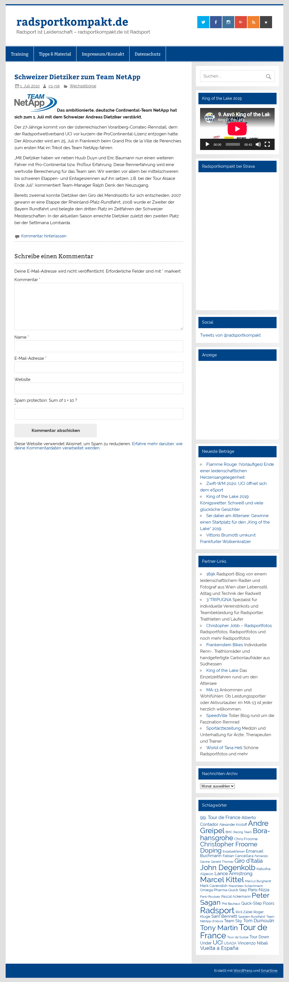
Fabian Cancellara (238, 856)
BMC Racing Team (238, 832)
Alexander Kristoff (233, 825)
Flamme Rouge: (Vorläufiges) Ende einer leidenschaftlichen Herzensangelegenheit (237, 471)
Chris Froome (246, 839)
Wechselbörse (83, 86)
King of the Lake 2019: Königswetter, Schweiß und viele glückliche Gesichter (231, 503)
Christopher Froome (228, 844)
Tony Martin (219, 928)
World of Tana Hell (224, 747)
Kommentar (27, 280)
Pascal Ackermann (236, 897)
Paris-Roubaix (210, 897)
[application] (237, 129)
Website (22, 380)
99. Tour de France (220, 817)
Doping (211, 850)
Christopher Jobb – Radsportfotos (239, 625)
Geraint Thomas (222, 862)
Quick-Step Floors (257, 903)
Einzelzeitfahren (234, 851)
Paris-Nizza (258, 889)
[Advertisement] (237, 400)
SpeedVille (216, 715)
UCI (218, 942)
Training (20, 54)
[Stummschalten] (258, 144)
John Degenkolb (227, 867)
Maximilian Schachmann (246, 886)
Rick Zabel (244, 912)
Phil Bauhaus (231, 904)
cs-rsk (54, 86)
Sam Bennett (224, 916)
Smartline (269, 970)
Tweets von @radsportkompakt (230, 335)
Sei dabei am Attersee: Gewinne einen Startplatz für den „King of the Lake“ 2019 (235, 522)
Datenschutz (148, 54)
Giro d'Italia (249, 860)
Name (21, 337)
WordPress (242, 970)
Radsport (217, 910)
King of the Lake (222, 670)
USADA (230, 943)
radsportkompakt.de (72, 21)
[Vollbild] (267, 144)
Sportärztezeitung (223, 728)
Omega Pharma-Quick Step (223, 890)
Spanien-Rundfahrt (251, 917)
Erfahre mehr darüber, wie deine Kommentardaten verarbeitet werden (98, 446)
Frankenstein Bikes (224, 644)
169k (210, 574)
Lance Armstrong (233, 873)
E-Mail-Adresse (30, 358)
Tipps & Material (55, 54)
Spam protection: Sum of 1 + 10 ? (45, 400)
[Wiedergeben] (207, 144)
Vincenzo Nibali (253, 943)
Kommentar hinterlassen (43, 236)
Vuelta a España (219, 948)
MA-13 (212, 689)
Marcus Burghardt (258, 881)
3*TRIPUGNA (218, 599)
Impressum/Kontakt (103, 54)
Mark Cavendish (213, 886)
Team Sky (233, 921)
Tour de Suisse (237, 937)
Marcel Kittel (222, 879)
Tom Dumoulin (258, 920)
